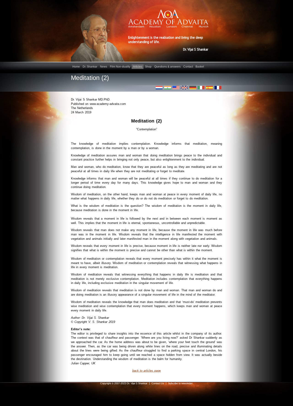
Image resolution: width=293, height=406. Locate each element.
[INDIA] (167, 87)
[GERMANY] (192, 87)
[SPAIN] (209, 87)
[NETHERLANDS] (159, 87)
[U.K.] (184, 87)
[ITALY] (201, 87)
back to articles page (146, 370)
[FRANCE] (217, 87)
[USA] (176, 87)
